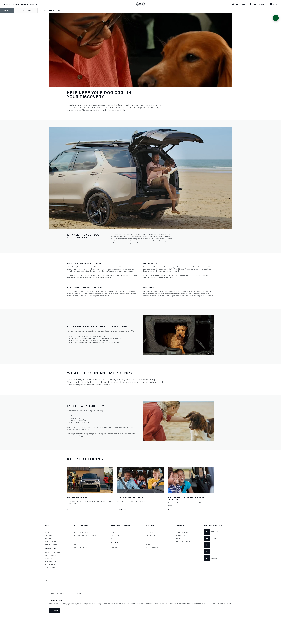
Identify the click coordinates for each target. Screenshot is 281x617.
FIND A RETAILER (50, 567)
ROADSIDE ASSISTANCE (153, 530)
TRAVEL (178, 538)
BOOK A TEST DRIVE (51, 561)
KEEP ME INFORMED (51, 564)
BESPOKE (48, 538)
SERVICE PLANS (115, 532)
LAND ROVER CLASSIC (152, 547)
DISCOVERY (48, 535)
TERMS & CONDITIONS (62, 593)
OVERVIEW (77, 530)
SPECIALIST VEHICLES (81, 532)
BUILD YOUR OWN (50, 541)
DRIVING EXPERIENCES (183, 532)
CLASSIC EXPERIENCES (183, 541)
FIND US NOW (150, 535)
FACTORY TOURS (181, 535)
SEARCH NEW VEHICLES (52, 553)
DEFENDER (48, 532)
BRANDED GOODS (50, 555)
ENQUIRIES (149, 532)
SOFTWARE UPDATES (80, 547)
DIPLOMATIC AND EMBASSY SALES (85, 535)
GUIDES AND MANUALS (81, 550)
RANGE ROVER (49, 530)
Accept (55, 611)
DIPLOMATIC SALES (51, 544)
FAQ (112, 538)
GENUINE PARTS (116, 535)
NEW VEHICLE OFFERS (52, 558)
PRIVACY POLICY (76, 593)
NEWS (148, 550)
